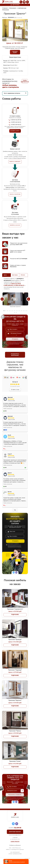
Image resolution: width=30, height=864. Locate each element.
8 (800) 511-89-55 (16, 120)
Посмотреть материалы (15, 354)
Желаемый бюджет (16, 333)
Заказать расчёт (15, 52)
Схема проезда (15, 841)
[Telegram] (14, 572)
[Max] (16, 572)
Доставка (15, 275)
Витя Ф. (10, 491)
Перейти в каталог (15, 225)
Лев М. (9, 435)
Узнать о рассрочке (15, 194)
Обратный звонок (15, 831)
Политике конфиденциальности (16, 342)
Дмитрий (10, 416)
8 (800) (15, 828)
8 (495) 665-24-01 (16, 122)
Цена (5, 275)
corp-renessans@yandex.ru (15, 835)
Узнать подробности (25, 81)
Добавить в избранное (15, 845)
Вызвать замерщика (15, 161)
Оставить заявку (15, 130)
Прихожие (12, 8)
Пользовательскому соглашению (14, 546)
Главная (5, 8)
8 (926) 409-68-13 (16, 124)
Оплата (23, 275)
